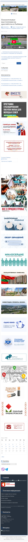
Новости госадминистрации (13, 28)
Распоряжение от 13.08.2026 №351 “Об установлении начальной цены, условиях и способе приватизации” (11, 84)
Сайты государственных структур (8, 494)
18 (6, 448)
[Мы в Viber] (3, 470)
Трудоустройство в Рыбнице (7, 496)
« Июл (2, 456)
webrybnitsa (6, 27)
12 (9, 446)
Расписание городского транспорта (9, 502)
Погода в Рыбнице (5, 157)
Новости (3, 28)
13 (13, 446)
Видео (13, 27)
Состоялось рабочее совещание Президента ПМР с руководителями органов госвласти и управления (14, 58)
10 (2, 446)
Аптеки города (4, 498)
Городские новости (21, 27)
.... (1, 88)
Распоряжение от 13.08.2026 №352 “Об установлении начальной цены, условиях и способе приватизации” (11, 79)
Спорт (21, 28)
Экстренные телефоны (6, 500)
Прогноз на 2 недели (6, 161)
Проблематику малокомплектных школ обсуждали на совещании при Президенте (11, 52)
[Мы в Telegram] (6, 470)
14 (16, 446)
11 (6, 446)
